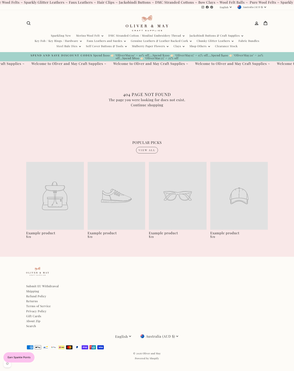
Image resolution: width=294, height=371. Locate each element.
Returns (32, 301)
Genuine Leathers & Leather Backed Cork (160, 41)
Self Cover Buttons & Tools (105, 46)
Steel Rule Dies (67, 46)
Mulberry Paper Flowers (149, 46)
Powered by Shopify (147, 358)
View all (147, 150)
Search (31, 326)
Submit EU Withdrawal (42, 286)
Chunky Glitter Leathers (214, 41)
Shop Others (198, 46)
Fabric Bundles (249, 41)
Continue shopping (147, 104)
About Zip (33, 321)
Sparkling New (61, 35)
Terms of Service (38, 306)
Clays (178, 46)
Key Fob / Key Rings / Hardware (57, 41)
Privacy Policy (36, 311)
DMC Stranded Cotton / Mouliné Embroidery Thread (145, 35)
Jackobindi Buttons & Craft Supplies (215, 35)
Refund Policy (36, 296)
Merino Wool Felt (88, 35)
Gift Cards (33, 316)
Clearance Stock (226, 46)
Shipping (32, 291)
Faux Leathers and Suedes (105, 41)
